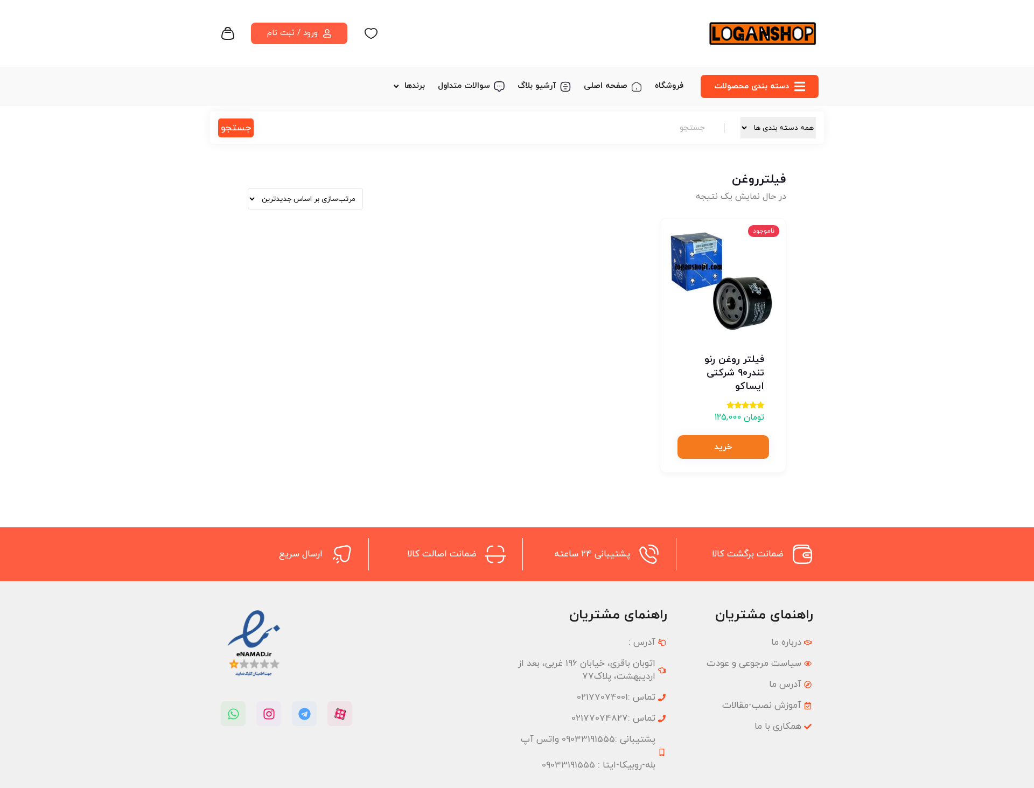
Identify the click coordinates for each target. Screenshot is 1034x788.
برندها (414, 86)
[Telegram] (304, 713)
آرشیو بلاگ (537, 86)
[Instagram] (268, 713)
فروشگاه (669, 86)
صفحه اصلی (605, 86)
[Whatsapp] (233, 713)
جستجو (236, 128)
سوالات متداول (464, 86)
